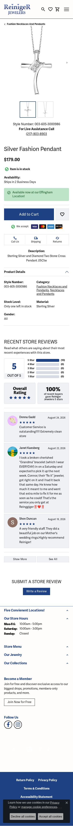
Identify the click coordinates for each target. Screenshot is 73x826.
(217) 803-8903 (36, 134)
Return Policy (25, 780)
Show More (20, 559)
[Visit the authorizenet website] (29, 749)
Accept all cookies (50, 816)
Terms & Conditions (36, 788)
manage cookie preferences (39, 806)
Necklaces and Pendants (50, 292)
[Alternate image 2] (45, 109)
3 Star (31, 368)
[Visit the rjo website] (40, 749)
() (63, 360)
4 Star (31, 364)
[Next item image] (67, 63)
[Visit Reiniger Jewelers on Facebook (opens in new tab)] (8, 725)
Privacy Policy (47, 780)
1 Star (31, 376)
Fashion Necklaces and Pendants (26, 24)
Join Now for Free (19, 702)
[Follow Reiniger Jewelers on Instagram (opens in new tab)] (18, 725)
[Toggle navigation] (66, 9)
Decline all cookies (23, 816)
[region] (36, 62)
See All (53, 559)
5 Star (31, 360)
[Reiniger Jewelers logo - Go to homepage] (17, 9)
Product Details (14, 272)
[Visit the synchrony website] (54, 749)
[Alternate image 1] (28, 109)
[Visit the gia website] (17, 749)
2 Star (31, 372)
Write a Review (36, 591)
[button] (43, 9)
